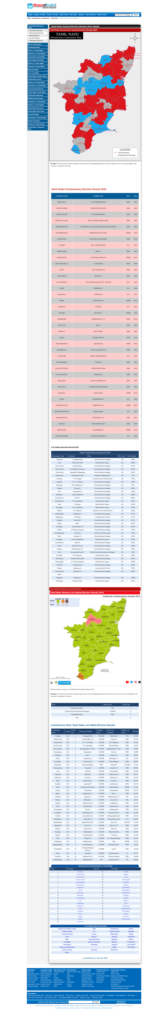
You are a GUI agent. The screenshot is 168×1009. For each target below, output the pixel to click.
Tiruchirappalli (126, 879)
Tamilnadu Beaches (35, 95)
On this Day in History (103, 976)
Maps (30, 15)
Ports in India (45, 986)
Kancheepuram (80, 885)
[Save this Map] (56, 684)
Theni (125, 903)
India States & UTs (60, 970)
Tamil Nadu (54, 18)
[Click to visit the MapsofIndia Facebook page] (131, 683)
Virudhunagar (126, 906)
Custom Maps (100, 972)
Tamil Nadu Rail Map (36, 60)
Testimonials (39, 1005)
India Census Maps (51, 997)
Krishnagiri (80, 893)
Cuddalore (126, 885)
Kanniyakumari (126, 919)
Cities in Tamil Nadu (35, 50)
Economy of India (32, 978)
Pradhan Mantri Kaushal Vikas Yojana (123, 986)
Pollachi (126, 872)
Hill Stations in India (88, 982)
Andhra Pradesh (59, 972)
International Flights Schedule (68, 997)
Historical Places (87, 976)
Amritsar (69, 986)
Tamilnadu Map (34, 47)
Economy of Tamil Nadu (37, 118)
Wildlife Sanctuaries (35, 98)
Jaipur (69, 980)
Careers (67, 1008)
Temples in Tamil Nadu (36, 102)
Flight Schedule (59, 995)
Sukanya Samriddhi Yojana (119, 976)
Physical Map (33, 70)
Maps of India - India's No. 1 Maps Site (29, 5)
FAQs (63, 1005)
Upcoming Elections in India (119, 988)
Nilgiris (80, 919)
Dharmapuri (80, 895)
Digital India (114, 972)
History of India (32, 976)
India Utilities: (31, 993)
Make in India (115, 974)
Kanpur (69, 984)
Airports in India (45, 984)
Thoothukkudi (126, 911)
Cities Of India (71, 970)
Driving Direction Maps (97, 995)
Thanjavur (126, 900)
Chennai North (80, 874)
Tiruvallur (80, 872)
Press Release (86, 1008)
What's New (101, 15)
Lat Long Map (33, 73)
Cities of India (52, 15)
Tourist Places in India (88, 974)
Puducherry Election (36, 40)
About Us (124, 1005)
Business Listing (97, 997)
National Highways (46, 974)
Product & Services (102, 970)
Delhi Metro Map (46, 980)
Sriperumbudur (80, 882)
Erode (80, 914)
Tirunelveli (126, 916)
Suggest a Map (79, 1005)
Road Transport (34, 121)
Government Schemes (118, 970)
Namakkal (80, 911)
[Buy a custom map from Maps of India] (64, 684)
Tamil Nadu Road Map (36, 57)
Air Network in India (47, 982)
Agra (68, 974)
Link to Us (79, 1008)
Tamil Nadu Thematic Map (36, 128)
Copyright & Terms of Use (104, 1005)
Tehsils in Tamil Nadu (36, 66)
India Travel (64, 15)
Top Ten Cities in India (74, 972)
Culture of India (32, 980)
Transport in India (46, 970)
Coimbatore (80, 921)
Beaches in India (87, 984)
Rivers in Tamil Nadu (36, 63)
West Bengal (58, 980)
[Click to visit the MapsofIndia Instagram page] (135, 683)
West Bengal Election (36, 33)
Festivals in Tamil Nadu (37, 86)
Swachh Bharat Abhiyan (118, 980)
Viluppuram (80, 903)
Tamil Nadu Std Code (36, 111)
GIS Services (100, 974)
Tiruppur (80, 916)
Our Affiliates (70, 1005)
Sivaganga (126, 895)
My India (73, 15)
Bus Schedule (120, 995)
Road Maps (110, 995)
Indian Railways (46, 976)
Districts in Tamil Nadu (36, 54)
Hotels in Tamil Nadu (36, 105)
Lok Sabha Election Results (95, 926)
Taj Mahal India (86, 978)
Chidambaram (126, 887)
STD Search (131, 995)
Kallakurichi (80, 906)
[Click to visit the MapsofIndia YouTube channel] (127, 683)
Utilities (81, 15)
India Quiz (99, 982)
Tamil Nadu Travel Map (36, 92)
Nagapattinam (126, 893)
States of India (39, 15)
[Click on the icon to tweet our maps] (139, 683)
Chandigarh (70, 982)
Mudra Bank (115, 984)
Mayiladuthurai (126, 890)
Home (29, 18)
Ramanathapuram (126, 908)
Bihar (55, 986)
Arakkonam (80, 887)
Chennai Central (80, 879)
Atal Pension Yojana (117, 978)
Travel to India (86, 970)
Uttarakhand (57, 984)
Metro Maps (44, 978)
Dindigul (126, 874)
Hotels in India (86, 972)
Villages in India (85, 997)
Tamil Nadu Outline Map (37, 76)
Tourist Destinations (36, 89)
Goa (55, 976)
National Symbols (32, 986)
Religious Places (87, 980)
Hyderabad (70, 976)
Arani (80, 900)
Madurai (126, 898)
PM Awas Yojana (116, 982)
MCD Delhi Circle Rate (35, 997)
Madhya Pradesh (59, 982)
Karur (126, 877)
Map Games (100, 980)
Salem (80, 908)
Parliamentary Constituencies (40, 18)
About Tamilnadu (34, 44)
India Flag (30, 972)
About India (31, 970)
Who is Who (31, 982)
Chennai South (80, 877)
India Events (100, 978)
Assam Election (34, 38)
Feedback (60, 1008)
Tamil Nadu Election (36, 30)
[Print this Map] (51, 684)
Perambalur (126, 882)
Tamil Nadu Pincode (35, 108)
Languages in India (33, 984)
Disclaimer (58, 1005)
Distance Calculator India (36, 995)
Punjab (56, 978)
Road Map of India (46, 972)
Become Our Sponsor (90, 1005)
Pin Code (49, 995)
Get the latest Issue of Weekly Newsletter (102, 1008)
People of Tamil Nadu (36, 124)
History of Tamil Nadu (36, 82)
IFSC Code (69, 995)
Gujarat (56, 974)
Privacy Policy (117, 1005)
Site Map (72, 1008)
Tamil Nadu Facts (34, 79)
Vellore (80, 890)
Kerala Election (34, 35)
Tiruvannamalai (80, 898)
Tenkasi (126, 914)
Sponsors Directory (49, 1005)
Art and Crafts (33, 114)
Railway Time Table (82, 995)
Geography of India (33, 974)
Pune (68, 978)
